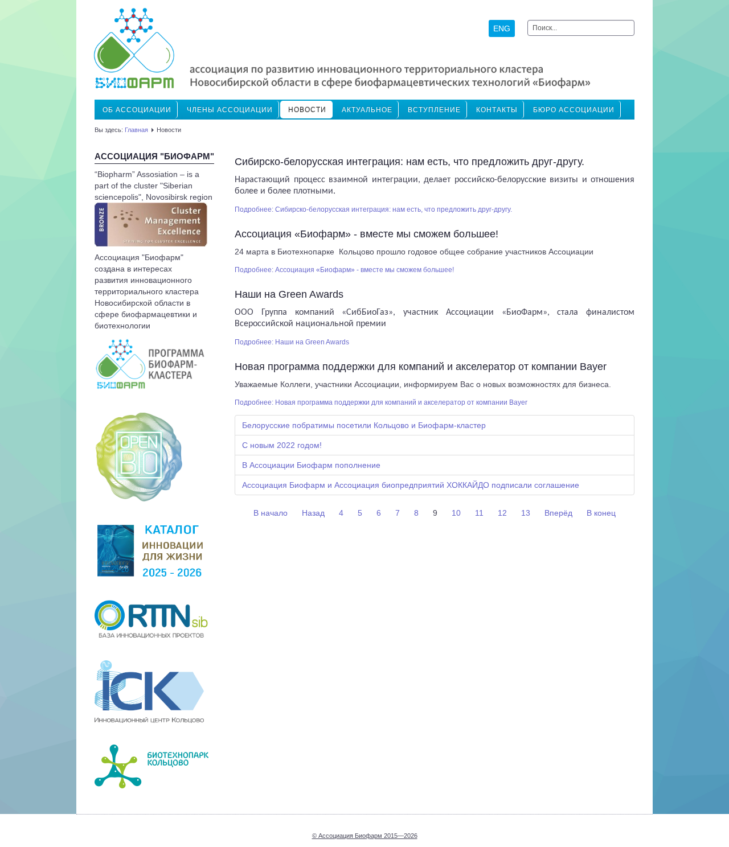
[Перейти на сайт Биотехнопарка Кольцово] (151, 765)
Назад (313, 512)
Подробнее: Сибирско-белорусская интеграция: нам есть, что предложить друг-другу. (373, 209)
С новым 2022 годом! (282, 445)
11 (479, 512)
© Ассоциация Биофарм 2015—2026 (364, 835)
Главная (136, 129)
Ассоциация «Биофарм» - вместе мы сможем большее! (366, 234)
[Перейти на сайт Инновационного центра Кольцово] (149, 691)
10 (456, 512)
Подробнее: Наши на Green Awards (292, 342)
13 (525, 512)
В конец (601, 512)
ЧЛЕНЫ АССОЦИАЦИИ (230, 110)
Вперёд (558, 512)
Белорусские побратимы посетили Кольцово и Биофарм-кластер (364, 425)
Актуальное (367, 110)
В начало (270, 512)
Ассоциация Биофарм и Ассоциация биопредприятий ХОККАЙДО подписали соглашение (410, 485)
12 (502, 512)
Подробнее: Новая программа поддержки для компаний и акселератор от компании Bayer (381, 402)
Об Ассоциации (137, 110)
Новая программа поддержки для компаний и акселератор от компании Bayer (421, 366)
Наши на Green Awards (289, 294)
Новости (307, 110)
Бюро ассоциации (574, 110)
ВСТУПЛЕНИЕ (434, 110)
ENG (501, 28)
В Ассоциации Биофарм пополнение (311, 465)
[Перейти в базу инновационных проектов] (151, 618)
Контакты (497, 110)
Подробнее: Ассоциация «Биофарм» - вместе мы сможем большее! (344, 270)
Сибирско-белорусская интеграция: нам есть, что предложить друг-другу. (409, 161)
